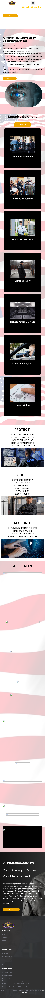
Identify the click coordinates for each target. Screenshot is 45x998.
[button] (33, 3)
